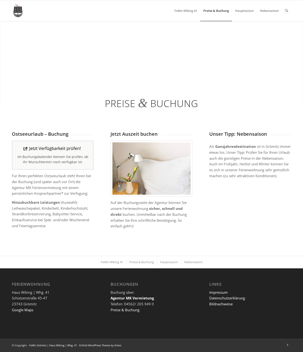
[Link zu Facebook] (287, 344)
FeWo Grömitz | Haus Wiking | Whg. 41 (53, 345)
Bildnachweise (221, 304)
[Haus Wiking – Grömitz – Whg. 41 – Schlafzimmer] (151, 168)
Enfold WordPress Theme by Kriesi (100, 345)
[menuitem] (185, 10)
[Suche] (286, 10)
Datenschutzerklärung (227, 298)
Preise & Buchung (125, 309)
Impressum (219, 292)
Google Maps (22, 309)
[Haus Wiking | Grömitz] (18, 10)
